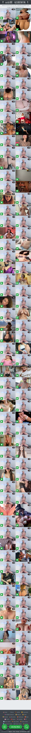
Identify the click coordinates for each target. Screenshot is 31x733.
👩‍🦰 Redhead (20, 717)
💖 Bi (25, 719)
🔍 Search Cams (24, 728)
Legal (28, 731)
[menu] (4, 727)
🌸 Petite (7, 719)
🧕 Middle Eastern (9, 714)
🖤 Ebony (11, 712)
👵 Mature (18, 714)
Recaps (17, 731)
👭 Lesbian (19, 719)
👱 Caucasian (24, 712)
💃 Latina (17, 712)
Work (14, 731)
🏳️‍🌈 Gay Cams (15, 721)
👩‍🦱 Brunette (12, 717)
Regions (10, 731)
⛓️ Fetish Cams (17, 724)
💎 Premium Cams (7, 724)
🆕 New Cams (6, 721)
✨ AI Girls (25, 724)
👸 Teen (24, 714)
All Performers (23, 731)
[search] (26, 727)
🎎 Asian (5, 712)
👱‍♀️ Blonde (5, 717)
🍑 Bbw (27, 717)
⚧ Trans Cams (24, 721)
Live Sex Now (15, 727)
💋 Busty (13, 719)
